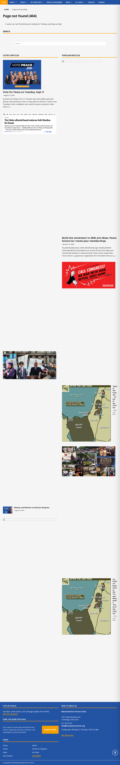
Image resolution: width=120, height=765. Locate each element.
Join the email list (10, 714)
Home (4, 2)
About (12, 2)
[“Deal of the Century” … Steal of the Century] (86, 413)
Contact (91, 2)
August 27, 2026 (9, 95)
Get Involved (36, 2)
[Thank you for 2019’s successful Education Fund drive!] (88, 461)
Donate (102, 2)
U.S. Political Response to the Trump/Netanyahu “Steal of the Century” (114, 596)
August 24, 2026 (19, 510)
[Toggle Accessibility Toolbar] (115, 753)
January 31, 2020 (114, 412)
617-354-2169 (66, 723)
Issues (22, 2)
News (68, 2)
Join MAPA (36, 756)
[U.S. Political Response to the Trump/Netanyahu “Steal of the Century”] (86, 606)
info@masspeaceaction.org (73, 726)
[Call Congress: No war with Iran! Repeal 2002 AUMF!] (88, 275)
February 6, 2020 (114, 618)
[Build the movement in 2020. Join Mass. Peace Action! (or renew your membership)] (89, 147)
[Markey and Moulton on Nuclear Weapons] (7, 510)
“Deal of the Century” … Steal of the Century (114, 397)
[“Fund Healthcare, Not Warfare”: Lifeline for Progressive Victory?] (29, 365)
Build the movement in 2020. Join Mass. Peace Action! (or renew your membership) (89, 239)
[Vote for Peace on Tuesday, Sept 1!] (30, 74)
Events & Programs (54, 2)
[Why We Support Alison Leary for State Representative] (51, 606)
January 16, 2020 (68, 244)
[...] (9, 107)
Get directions (67, 735)
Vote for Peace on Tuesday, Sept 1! (23, 92)
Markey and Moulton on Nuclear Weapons (31, 507)
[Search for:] (60, 44)
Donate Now (50, 730)
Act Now (78, 2)
